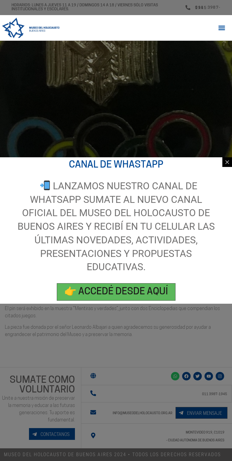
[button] (221, 27)
